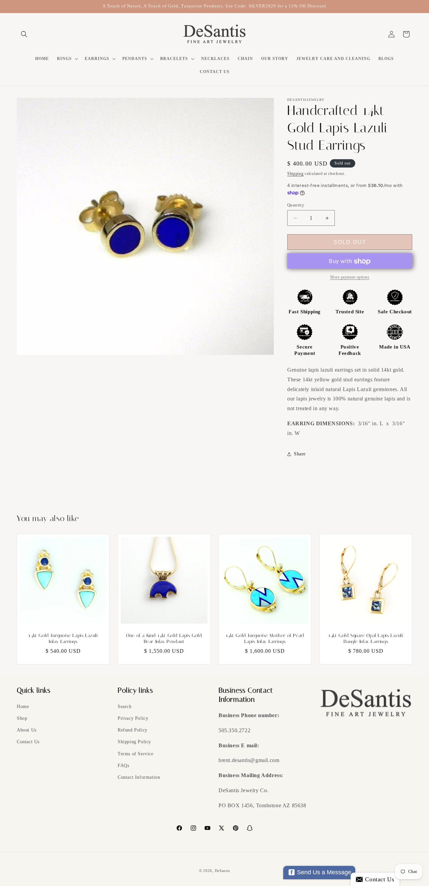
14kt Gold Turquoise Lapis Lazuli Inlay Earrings (63, 638)
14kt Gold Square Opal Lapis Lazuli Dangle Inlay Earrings (365, 638)
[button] (24, 34)
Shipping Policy (134, 742)
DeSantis (222, 871)
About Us (27, 730)
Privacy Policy (133, 718)
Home (23, 706)
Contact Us (28, 742)
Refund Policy (132, 730)
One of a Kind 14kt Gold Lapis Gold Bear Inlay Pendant (164, 638)
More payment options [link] (349, 277)
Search (125, 706)
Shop (22, 718)
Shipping (295, 173)
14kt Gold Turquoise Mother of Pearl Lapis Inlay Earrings (265, 638)
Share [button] (300, 453)
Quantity (295, 204)
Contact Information (139, 777)
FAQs (123, 765)
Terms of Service (136, 753)
